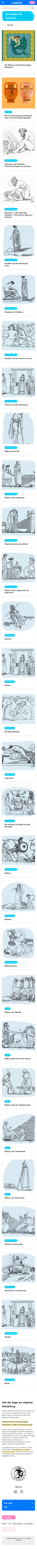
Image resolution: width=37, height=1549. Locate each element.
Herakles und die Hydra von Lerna (18, 358)
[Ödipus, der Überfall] (18, 989)
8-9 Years (8, 112)
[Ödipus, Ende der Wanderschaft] (18, 1082)
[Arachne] (18, 616)
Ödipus (7, 1008)
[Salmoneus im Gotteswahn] (18, 1268)
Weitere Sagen (9, 635)
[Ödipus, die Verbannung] (18, 1175)
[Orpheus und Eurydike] (18, 1221)
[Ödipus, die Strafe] (18, 428)
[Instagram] (15, 1491)
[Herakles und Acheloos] (18, 289)
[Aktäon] (18, 662)
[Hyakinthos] (18, 755)
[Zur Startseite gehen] (17, 2)
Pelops (7, 1383)
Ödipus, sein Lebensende (14, 1151)
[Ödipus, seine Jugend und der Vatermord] (18, 567)
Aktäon (7, 685)
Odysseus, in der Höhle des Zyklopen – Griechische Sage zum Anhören (18, 215)
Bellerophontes (10, 966)
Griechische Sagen (10, 160)
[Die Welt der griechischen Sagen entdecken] (18, 45)
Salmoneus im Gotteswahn (15, 1291)
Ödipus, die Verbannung (14, 1198)
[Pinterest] (21, 1491)
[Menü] (3, 2)
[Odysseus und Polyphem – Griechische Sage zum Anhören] (18, 141)
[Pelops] (18, 1360)
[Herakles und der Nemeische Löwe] (18, 240)
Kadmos (7, 873)
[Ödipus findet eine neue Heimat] (18, 1036)
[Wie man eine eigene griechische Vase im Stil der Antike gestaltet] (18, 93)
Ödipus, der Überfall (12, 1012)
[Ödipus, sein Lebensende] (18, 1128)
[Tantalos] (18, 1314)
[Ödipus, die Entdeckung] (18, 475)
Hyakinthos (9, 778)
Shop (32, 2)
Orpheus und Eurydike (13, 1244)
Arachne (7, 639)
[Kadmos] (18, 850)
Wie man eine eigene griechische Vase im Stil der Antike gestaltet (18, 117)
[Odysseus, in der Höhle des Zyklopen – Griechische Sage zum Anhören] (18, 190)
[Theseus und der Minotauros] (18, 382)
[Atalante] (18, 896)
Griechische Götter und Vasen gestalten (15, 1422)
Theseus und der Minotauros (16, 405)
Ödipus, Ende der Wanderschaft (17, 1105)
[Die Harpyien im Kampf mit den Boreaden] (18, 801)
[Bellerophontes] (18, 943)
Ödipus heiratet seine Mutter (16, 544)
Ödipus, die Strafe (11, 451)
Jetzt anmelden (9, 1529)
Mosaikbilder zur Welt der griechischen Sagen (17, 1425)
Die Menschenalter (12, 732)
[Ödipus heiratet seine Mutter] (18, 521)
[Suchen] (33, 8)
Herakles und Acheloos (13, 312)
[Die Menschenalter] (18, 709)
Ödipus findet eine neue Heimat (17, 1059)
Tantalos (7, 1337)
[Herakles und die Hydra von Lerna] (18, 335)
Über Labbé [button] (8, 1503)
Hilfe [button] (5, 1507)
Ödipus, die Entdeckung (14, 498)
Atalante (7, 919)
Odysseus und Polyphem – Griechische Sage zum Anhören (17, 165)
